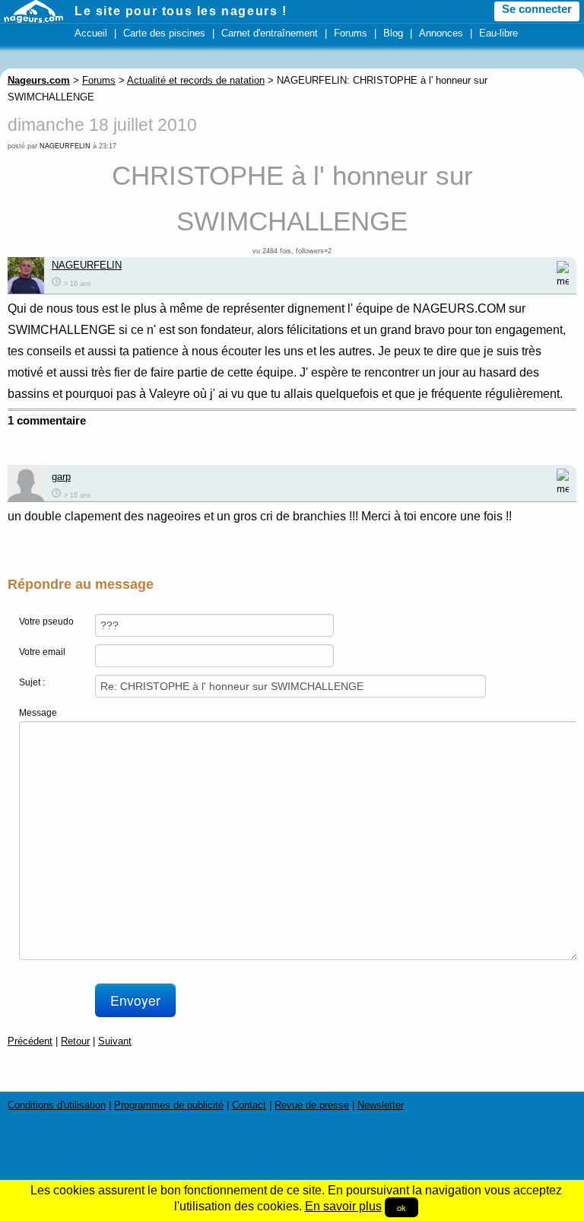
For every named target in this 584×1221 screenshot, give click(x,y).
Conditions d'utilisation (57, 1105)
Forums (350, 33)
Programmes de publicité (169, 1105)
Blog (393, 33)
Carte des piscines (164, 33)
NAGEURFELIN (65, 146)
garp (61, 476)
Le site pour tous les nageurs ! (181, 11)
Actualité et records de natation (196, 80)
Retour (75, 1041)
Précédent (30, 1041)
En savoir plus (343, 1206)
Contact (249, 1105)
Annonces (441, 33)
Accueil (91, 33)
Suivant (115, 1041)
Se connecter (537, 9)
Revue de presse (312, 1105)
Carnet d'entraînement (269, 33)
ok (401, 1207)
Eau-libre (498, 33)
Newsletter (380, 1105)
